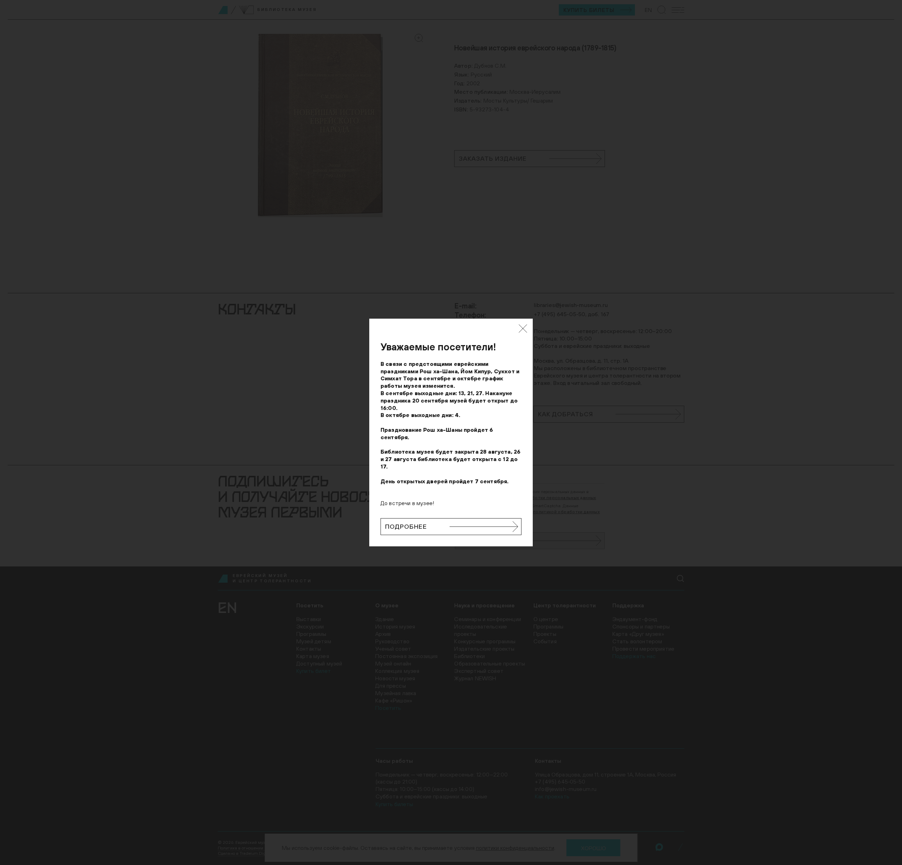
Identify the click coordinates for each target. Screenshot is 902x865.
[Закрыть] (523, 328)
